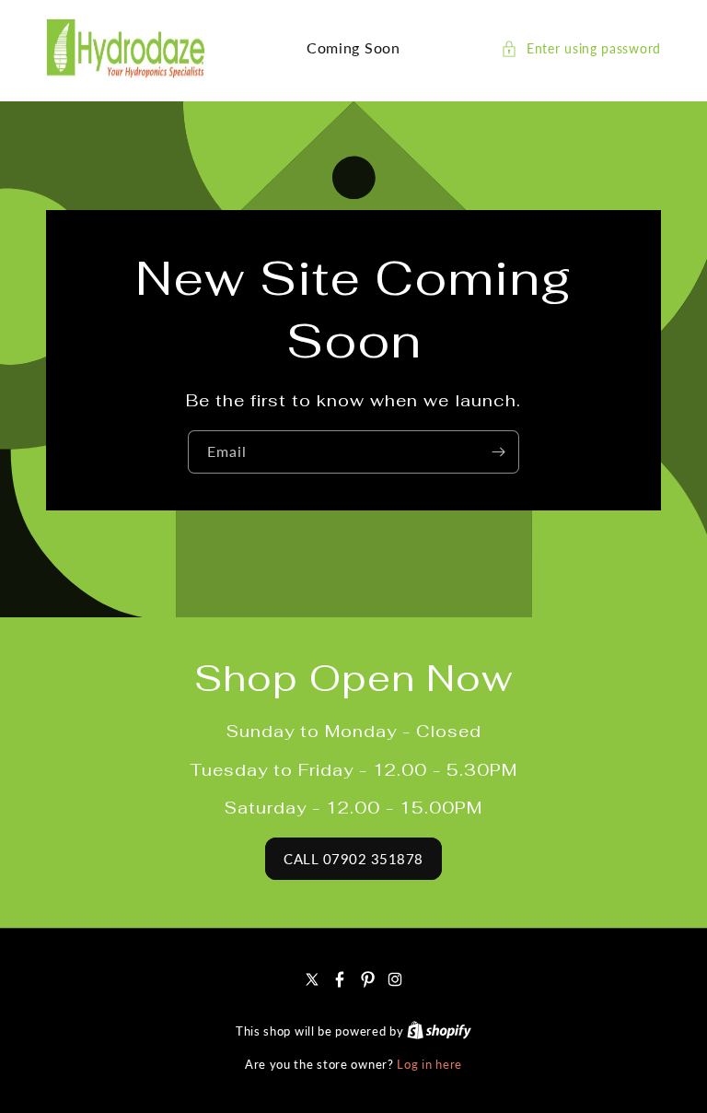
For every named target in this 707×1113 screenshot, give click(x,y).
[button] (581, 48)
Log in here (429, 1064)
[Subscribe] (498, 451)
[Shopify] (439, 1031)
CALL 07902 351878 (353, 858)
